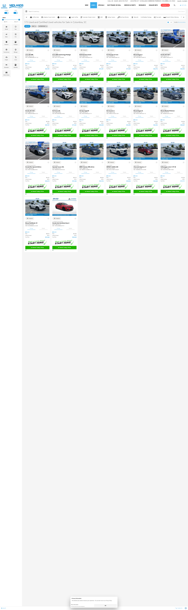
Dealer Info (153, 5)
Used (93, 5)
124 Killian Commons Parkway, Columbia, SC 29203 (157, 1)
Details (43, 60)
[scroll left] (26, 17)
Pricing (31, 60)
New (86, 5)
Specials (101, 5)
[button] (174, 5)
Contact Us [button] (165, 5)
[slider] (3, 19)
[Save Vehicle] (48, 50)
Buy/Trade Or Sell (114, 5)
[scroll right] (183, 17)
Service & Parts (130, 5)
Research (142, 5)
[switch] (6, 12)
